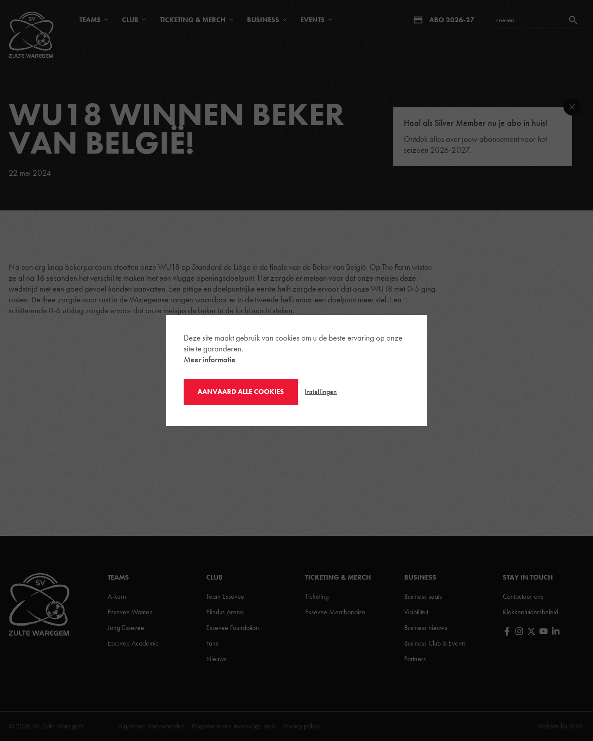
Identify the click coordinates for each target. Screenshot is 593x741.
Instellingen (321, 391)
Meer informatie (209, 359)
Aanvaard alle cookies (241, 391)
